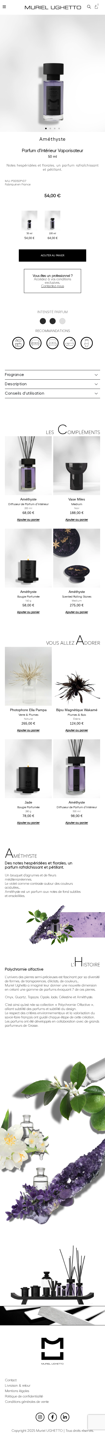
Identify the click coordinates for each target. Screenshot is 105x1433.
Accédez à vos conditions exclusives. (53, 281)
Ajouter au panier (52, 255)
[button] (46, 128)
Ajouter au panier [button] (28, 519)
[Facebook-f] (52, 1417)
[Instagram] (40, 1417)
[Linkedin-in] (65, 1417)
